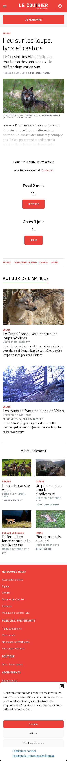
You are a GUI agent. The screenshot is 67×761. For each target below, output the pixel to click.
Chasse (43, 262)
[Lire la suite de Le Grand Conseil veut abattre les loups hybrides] (33, 307)
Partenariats (8, 635)
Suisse (7, 33)
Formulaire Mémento (13, 648)
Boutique (8, 656)
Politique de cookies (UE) (16, 613)
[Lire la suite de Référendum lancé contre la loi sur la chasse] (16, 519)
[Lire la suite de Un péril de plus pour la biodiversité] (50, 468)
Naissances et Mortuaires (16, 642)
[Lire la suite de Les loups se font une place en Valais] (33, 384)
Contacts (7, 606)
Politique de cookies (24, 751)
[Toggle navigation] (5, 6)
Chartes (6, 593)
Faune (54, 262)
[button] (62, 686)
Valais (6, 330)
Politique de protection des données (33, 756)
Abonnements (9, 680)
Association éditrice (12, 579)
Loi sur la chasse (13, 533)
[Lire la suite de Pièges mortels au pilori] (50, 519)
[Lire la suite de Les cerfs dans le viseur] (16, 468)
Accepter (33, 724)
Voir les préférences (33, 743)
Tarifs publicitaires (12, 629)
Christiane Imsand (25, 262)
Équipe (5, 586)
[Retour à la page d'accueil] (33, 6)
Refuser (33, 733)
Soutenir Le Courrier (13, 599)
